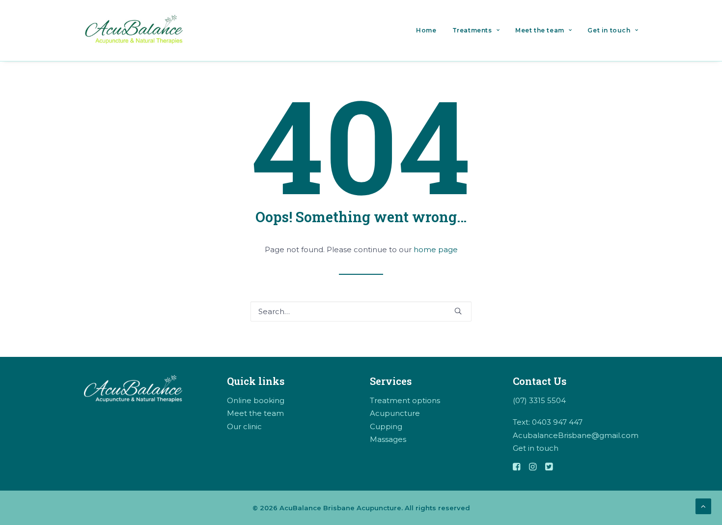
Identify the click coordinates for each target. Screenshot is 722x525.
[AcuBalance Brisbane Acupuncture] (135, 30)
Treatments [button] (472, 30)
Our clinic (244, 426)
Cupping (386, 426)
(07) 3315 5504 (539, 400)
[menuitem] (429, 30)
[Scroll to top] (703, 505)
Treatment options (405, 400)
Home (426, 30)
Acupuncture (395, 413)
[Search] (361, 311)
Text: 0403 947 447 (548, 422)
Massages (388, 439)
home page (436, 249)
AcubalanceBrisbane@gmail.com (576, 435)
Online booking (255, 400)
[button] (458, 311)
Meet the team (539, 30)
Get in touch (608, 30)
